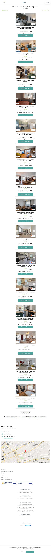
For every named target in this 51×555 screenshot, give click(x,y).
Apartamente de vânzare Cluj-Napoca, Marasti (25, 492)
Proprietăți (3, 469)
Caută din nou (5, 10)
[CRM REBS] (27, 525)
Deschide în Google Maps (8, 438)
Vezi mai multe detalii (25, 35)
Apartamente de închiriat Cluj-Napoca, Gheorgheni (25, 507)
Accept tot (30, 551)
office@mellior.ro (7, 434)
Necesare (20, 548)
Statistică (26, 548)
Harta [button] (33, 24)
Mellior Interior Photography (7, 471)
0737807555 (6, 431)
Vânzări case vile (25, 495)
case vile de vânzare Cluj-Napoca (33, 419)
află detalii (22, 547)
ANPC (2, 475)
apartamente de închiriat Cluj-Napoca (11, 417)
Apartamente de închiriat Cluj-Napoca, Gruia (25, 510)
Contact (2, 473)
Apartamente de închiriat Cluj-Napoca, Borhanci (26, 511)
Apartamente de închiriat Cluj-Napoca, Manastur (25, 505)
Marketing (32, 548)
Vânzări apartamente (25, 489)
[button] (48, 10)
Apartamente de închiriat (25, 502)
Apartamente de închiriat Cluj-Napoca (25, 504)
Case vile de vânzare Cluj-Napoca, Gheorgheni (25, 498)
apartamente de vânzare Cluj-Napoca (18, 419)
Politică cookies (4, 477)
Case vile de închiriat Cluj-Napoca (25, 515)
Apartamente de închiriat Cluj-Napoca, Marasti (25, 508)
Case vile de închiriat (25, 514)
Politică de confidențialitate (6, 479)
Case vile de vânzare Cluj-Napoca (25, 496)
